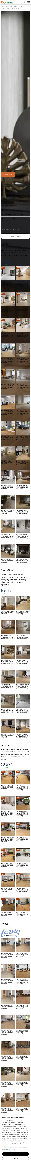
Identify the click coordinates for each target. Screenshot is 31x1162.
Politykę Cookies (10, 1149)
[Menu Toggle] (28, 2)
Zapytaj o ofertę (8, 186)
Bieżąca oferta (8, 174)
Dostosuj (15, 1158)
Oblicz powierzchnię (21, 186)
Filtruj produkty (15, 236)
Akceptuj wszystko (15, 1154)
